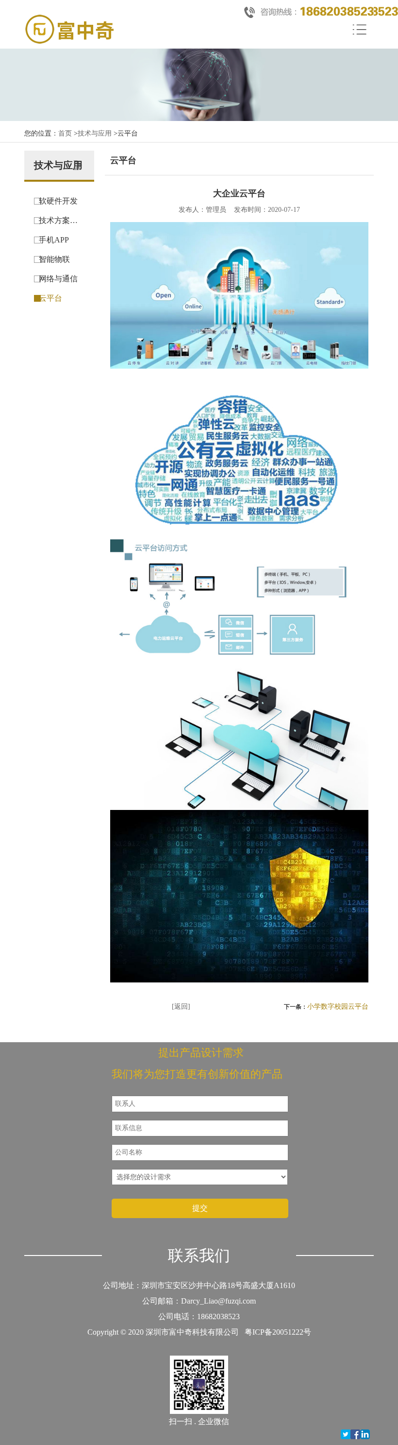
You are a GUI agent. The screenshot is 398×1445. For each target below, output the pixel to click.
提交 (200, 1208)
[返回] (181, 1006)
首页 (65, 133)
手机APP (54, 240)
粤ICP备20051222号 (278, 1332)
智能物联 (54, 259)
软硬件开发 (58, 201)
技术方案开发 (61, 220)
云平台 (50, 298)
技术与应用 (95, 133)
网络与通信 (58, 279)
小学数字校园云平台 (337, 1006)
